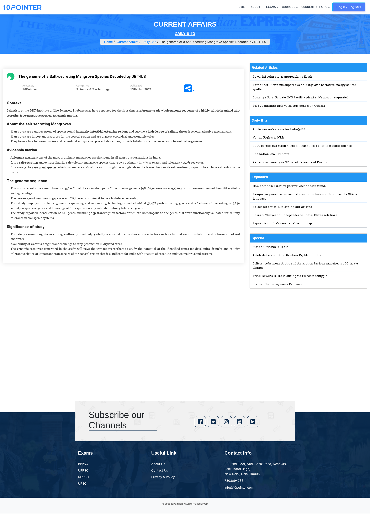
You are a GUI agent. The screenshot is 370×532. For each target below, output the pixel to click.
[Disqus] (123, 322)
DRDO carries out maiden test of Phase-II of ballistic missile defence (302, 146)
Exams (271, 7)
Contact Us (159, 470)
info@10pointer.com (239, 487)
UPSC (82, 483)
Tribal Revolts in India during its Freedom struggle (290, 276)
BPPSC (83, 464)
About (255, 7)
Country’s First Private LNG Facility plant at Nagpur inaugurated (300, 97)
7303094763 (234, 480)
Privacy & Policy (163, 477)
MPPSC (83, 477)
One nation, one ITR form (271, 154)
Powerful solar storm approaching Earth (282, 76)
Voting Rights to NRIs (268, 137)
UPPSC (83, 470)
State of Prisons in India (270, 247)
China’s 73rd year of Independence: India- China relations (295, 215)
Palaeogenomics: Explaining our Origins (282, 207)
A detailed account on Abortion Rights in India (287, 255)
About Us (158, 464)
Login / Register (348, 7)
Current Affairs (314, 7)
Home (241, 7)
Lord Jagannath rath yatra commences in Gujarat (289, 105)
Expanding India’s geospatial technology (283, 223)
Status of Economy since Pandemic (278, 284)
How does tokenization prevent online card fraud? (289, 186)
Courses (289, 7)
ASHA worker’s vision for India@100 (279, 129)
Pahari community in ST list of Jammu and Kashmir (291, 162)
